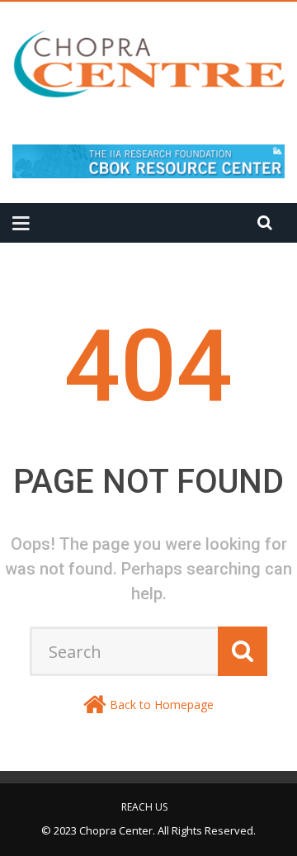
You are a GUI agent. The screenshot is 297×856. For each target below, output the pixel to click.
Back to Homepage (162, 704)
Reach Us (144, 807)
